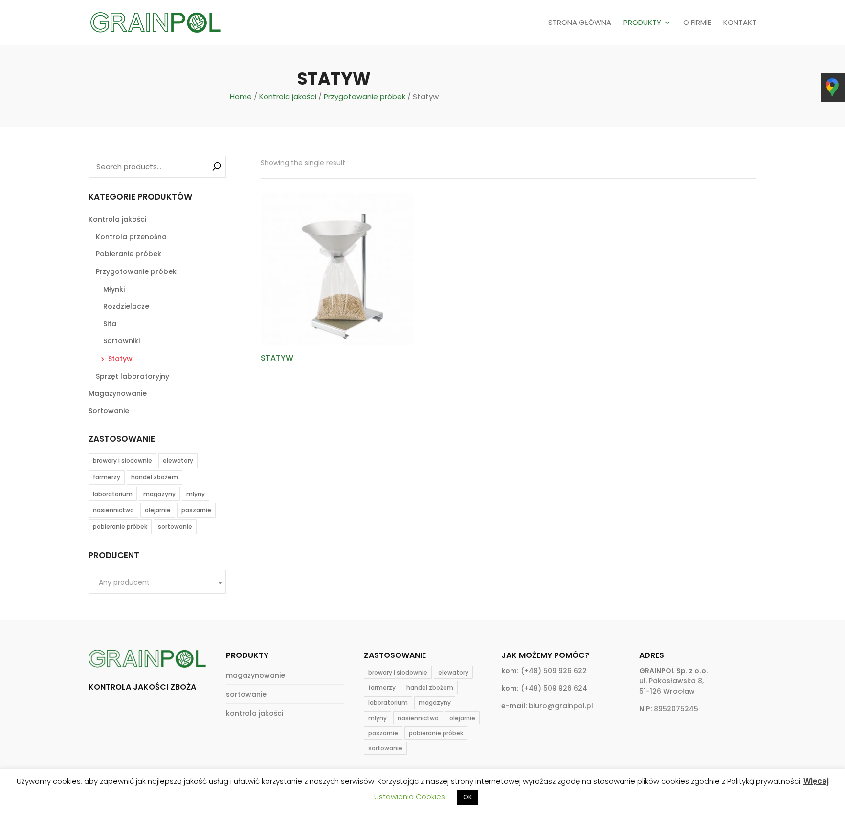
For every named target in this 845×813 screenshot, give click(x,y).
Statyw (120, 358)
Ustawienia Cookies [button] (409, 796)
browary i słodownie (122, 460)
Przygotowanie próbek (364, 96)
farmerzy (106, 477)
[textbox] (157, 582)
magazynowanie (255, 675)
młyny (195, 494)
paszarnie (196, 510)
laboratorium (113, 494)
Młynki (114, 289)
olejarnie (158, 510)
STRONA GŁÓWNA (579, 23)
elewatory (178, 460)
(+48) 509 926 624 (554, 688)
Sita (109, 324)
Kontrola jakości (287, 96)
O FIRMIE (697, 23)
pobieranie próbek (120, 526)
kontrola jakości (254, 713)
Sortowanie (109, 411)
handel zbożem (154, 477)
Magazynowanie (118, 393)
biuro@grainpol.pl (561, 706)
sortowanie (175, 526)
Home (241, 96)
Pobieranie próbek (128, 254)
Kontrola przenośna (131, 237)
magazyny (159, 494)
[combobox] (157, 582)
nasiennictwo (113, 510)
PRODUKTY (642, 23)
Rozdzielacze (126, 306)
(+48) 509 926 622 (554, 671)
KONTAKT (739, 23)
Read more (292, 385)
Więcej (816, 781)
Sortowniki (121, 341)
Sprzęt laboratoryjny (132, 376)
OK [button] (467, 797)
